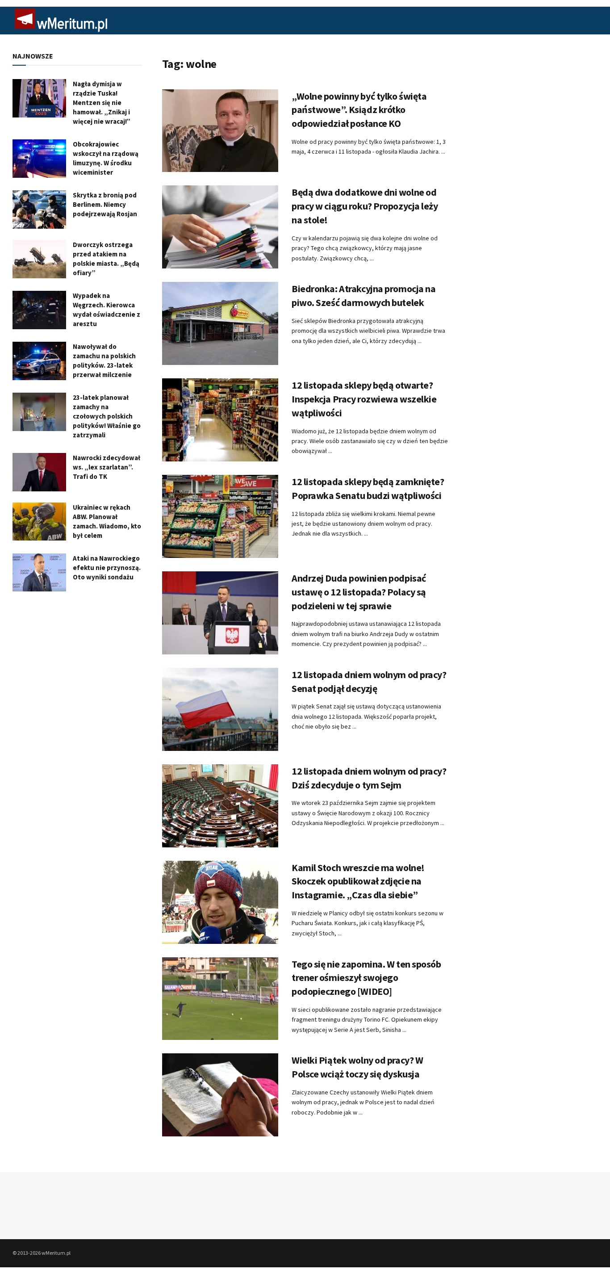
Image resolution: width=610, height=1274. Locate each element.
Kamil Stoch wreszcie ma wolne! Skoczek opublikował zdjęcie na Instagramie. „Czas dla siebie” (358, 881)
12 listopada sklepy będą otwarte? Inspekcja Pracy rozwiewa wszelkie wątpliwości (364, 399)
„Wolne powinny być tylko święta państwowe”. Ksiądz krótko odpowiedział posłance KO (359, 110)
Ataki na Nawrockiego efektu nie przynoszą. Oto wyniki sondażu (107, 567)
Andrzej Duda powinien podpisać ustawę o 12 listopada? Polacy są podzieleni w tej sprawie (359, 592)
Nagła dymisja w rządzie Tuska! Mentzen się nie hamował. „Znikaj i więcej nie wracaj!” (101, 103)
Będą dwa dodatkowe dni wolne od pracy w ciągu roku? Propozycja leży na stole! (365, 206)
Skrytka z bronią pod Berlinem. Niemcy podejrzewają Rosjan (105, 204)
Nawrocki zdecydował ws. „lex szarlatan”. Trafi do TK (106, 467)
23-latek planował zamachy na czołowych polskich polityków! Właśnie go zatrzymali (107, 416)
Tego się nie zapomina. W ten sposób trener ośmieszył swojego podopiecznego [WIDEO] (366, 978)
